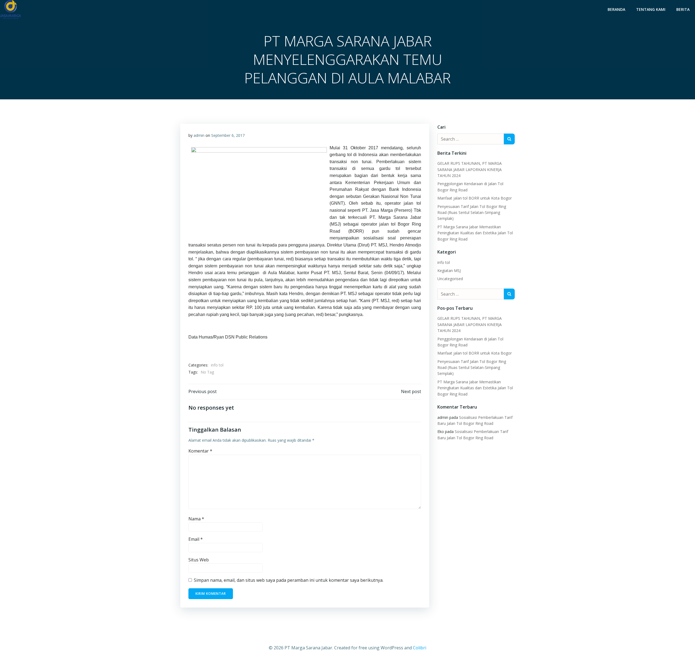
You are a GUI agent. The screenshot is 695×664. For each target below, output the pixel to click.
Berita (683, 9)
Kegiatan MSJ (449, 270)
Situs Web (198, 560)
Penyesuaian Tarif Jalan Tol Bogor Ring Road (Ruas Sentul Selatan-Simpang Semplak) (471, 212)
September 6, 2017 (228, 135)
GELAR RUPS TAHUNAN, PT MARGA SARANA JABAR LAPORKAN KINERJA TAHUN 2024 (469, 169)
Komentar (200, 451)
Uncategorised (450, 278)
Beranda (616, 9)
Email (195, 539)
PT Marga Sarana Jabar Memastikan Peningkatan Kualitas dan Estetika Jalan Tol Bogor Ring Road (475, 233)
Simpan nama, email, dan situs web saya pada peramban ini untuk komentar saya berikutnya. (288, 580)
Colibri (419, 648)
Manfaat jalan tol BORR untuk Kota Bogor (474, 198)
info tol (217, 365)
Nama (196, 519)
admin (199, 135)
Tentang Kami (650, 9)
